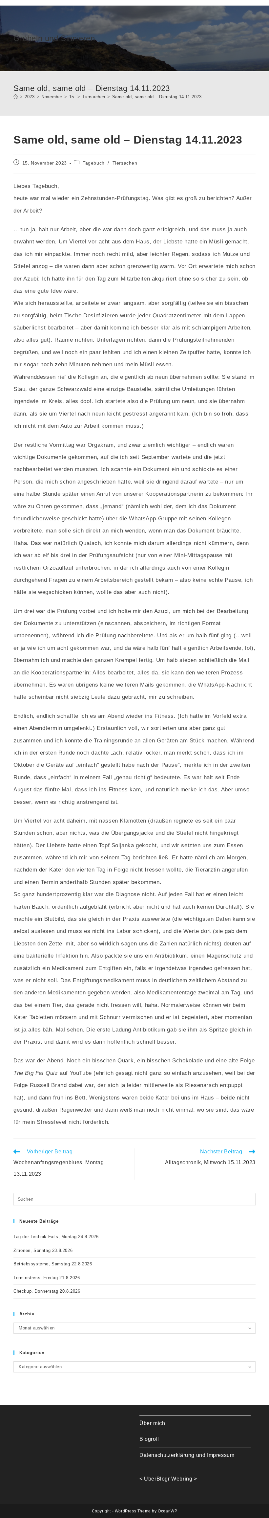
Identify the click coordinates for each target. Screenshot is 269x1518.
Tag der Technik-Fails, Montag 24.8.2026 (55, 1236)
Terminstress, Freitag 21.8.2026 (46, 1277)
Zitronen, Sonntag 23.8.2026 (42, 1250)
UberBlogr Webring (168, 1479)
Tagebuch (94, 163)
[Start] (15, 96)
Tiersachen (125, 163)
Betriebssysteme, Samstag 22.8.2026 (52, 1263)
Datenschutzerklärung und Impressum (186, 1455)
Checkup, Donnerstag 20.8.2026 (46, 1291)
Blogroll (149, 1439)
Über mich (152, 1423)
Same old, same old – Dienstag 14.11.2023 (157, 96)
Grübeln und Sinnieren (54, 38)
